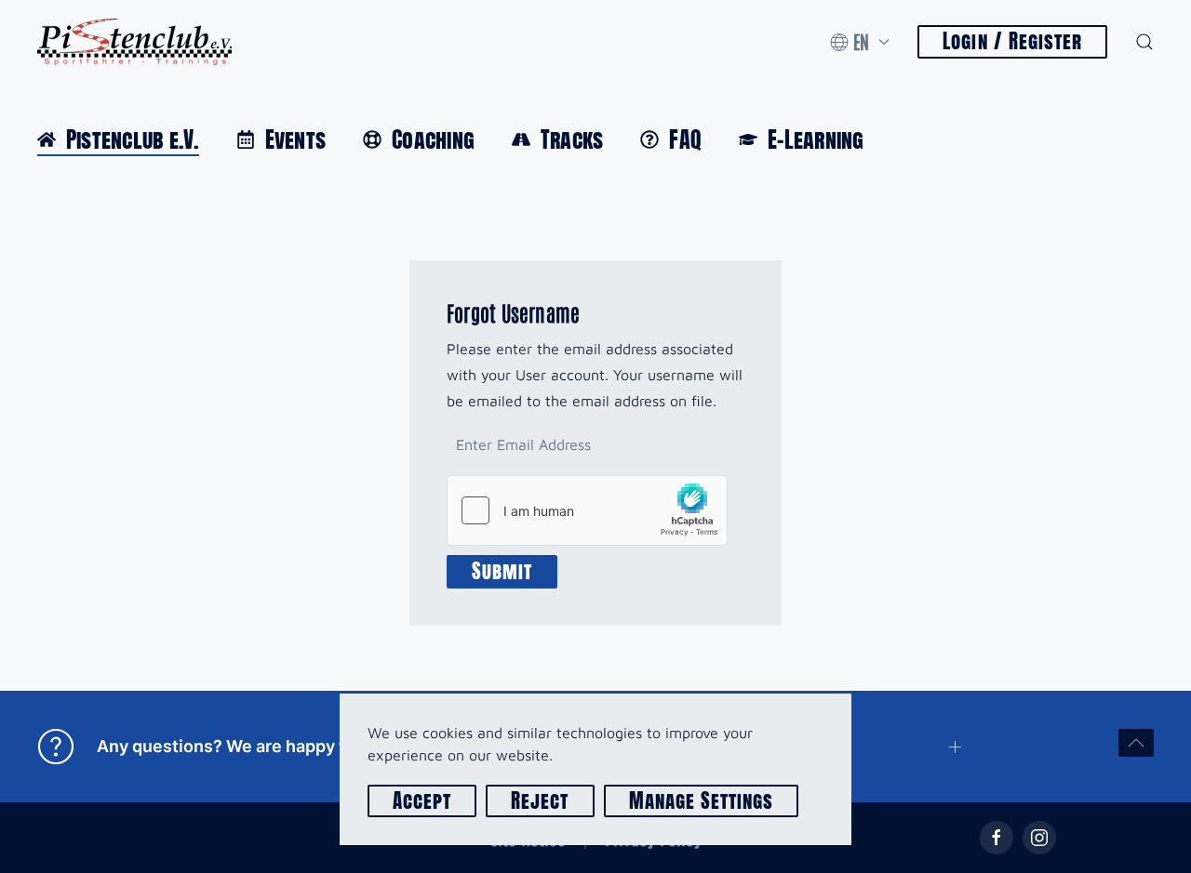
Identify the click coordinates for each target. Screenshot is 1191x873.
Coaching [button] (433, 139)
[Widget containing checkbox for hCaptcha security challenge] (587, 510)
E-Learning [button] (815, 139)
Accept (422, 801)
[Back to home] (134, 42)
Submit (502, 571)
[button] (860, 41)
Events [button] (295, 139)
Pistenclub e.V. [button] (132, 139)
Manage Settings (701, 801)
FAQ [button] (685, 139)
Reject (540, 801)
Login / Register (1012, 41)
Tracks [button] (572, 139)
